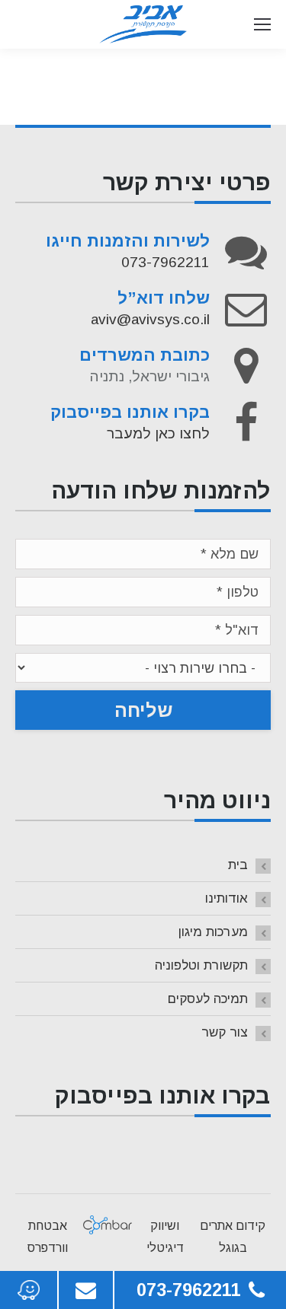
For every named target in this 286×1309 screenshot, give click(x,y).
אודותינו (226, 898)
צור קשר (224, 1032)
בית (238, 865)
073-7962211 (165, 262)
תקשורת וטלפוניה (201, 965)
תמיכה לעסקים (208, 999)
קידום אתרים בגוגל (232, 1236)
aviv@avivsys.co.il (150, 319)
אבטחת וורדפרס (47, 1236)
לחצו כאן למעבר (158, 433)
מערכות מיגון (213, 932)
